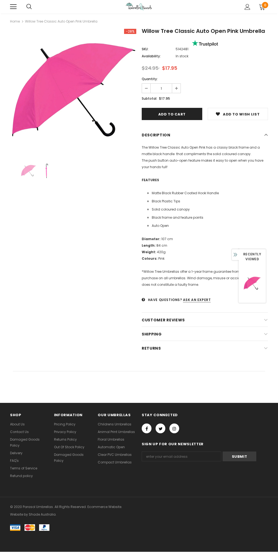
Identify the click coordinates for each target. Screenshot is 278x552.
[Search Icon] (29, 7)
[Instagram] (174, 428)
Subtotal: (149, 98)
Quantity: (150, 79)
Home (15, 21)
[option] (73, 92)
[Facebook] (146, 428)
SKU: (145, 49)
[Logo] (139, 6)
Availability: (151, 56)
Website (16, 514)
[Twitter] (160, 428)
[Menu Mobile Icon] (13, 7)
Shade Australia (42, 514)
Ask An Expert (197, 299)
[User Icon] (247, 7)
